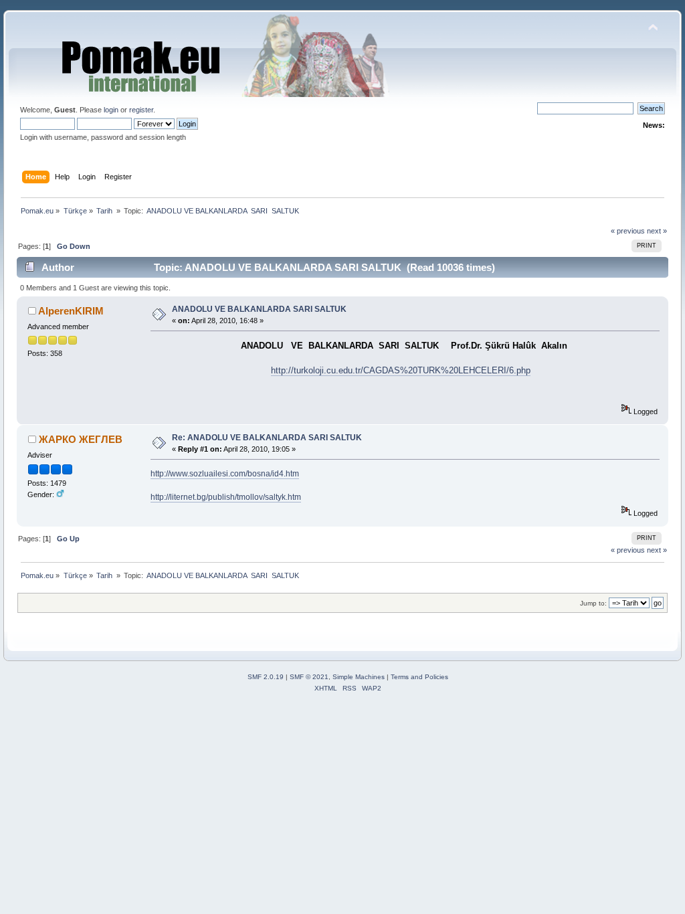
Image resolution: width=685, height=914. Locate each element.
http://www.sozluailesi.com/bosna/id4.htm (225, 473)
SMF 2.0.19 (266, 676)
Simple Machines (358, 676)
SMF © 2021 (309, 676)
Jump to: (593, 603)
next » (657, 231)
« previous (628, 231)
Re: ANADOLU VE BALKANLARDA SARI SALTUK (267, 437)
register (141, 110)
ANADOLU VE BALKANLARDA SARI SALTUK (259, 309)
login (111, 110)
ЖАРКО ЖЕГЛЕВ (80, 439)
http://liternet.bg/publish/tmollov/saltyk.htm (226, 497)
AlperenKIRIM (71, 310)
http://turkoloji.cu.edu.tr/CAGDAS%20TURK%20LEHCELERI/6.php (400, 370)
